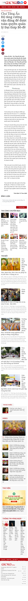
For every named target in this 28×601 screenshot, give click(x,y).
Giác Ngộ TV (15, 557)
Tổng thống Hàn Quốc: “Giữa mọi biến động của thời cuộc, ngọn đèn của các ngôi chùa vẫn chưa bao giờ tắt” (14, 226)
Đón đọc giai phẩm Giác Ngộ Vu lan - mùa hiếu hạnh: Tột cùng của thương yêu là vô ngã (5, 536)
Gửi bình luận (21, 207)
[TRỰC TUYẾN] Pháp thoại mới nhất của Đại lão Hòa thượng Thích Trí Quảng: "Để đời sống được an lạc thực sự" (14, 479)
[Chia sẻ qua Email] (2, 49)
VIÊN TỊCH (19, 569)
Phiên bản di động (21, 558)
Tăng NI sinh (24, 571)
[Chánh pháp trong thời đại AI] (23, 215)
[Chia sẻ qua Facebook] (2, 39)
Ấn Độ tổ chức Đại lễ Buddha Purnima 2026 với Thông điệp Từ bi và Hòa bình (5, 246)
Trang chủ (4, 7)
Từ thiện (18, 13)
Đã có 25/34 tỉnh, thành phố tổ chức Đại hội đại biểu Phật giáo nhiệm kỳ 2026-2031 (13, 509)
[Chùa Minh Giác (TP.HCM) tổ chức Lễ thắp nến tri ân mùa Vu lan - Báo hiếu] (10, 294)
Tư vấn (8, 10)
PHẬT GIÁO (24, 567)
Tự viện (17, 10)
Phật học (4, 10)
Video (18, 7)
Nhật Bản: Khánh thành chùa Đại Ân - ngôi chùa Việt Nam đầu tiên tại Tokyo (23, 244)
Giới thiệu (24, 579)
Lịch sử (13, 13)
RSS (2, 560)
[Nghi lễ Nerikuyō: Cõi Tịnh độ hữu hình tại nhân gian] (5, 215)
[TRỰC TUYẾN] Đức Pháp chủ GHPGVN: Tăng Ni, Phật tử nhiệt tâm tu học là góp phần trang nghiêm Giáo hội (17, 455)
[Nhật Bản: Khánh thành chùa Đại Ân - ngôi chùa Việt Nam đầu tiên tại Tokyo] (23, 236)
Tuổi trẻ (13, 10)
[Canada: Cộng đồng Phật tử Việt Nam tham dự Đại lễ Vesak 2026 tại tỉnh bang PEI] (14, 236)
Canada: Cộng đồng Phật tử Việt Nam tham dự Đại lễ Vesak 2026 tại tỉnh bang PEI (14, 245)
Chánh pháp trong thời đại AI (23, 221)
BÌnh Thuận (24, 577)
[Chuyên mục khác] (25, 13)
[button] (23, 535)
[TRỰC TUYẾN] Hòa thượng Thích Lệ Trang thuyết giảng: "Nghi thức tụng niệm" (17, 470)
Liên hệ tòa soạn (13, 558)
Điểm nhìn (22, 7)
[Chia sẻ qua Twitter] (2, 42)
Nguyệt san (9, 557)
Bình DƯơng (24, 581)
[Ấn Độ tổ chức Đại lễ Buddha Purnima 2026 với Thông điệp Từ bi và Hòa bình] (5, 236)
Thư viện (6, 488)
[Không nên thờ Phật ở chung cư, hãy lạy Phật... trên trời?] (12, 521)
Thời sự (9, 7)
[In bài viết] (2, 53)
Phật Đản (24, 573)
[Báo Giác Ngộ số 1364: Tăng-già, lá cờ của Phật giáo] (17, 521)
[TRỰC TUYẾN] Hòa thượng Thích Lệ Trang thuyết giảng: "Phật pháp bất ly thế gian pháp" (17, 447)
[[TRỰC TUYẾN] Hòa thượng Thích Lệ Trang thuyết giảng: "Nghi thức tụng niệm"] (5, 470)
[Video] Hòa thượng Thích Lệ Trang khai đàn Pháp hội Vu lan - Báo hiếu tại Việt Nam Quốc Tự (14, 439)
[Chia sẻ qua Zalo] (2, 46)
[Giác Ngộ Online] (9, 562)
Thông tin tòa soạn (5, 558)
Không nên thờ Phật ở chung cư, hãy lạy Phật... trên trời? (11, 531)
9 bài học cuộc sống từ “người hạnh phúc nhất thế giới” (17, 410)
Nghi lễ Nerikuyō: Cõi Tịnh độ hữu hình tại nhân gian (5, 222)
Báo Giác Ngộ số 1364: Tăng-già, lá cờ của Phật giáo (16, 531)
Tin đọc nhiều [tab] (7, 405)
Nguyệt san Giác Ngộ (6, 13)
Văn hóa (14, 7)
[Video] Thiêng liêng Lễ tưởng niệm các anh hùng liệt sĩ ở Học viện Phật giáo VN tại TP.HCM (17, 463)
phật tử (24, 569)
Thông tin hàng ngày (12, 516)
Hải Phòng (24, 575)
